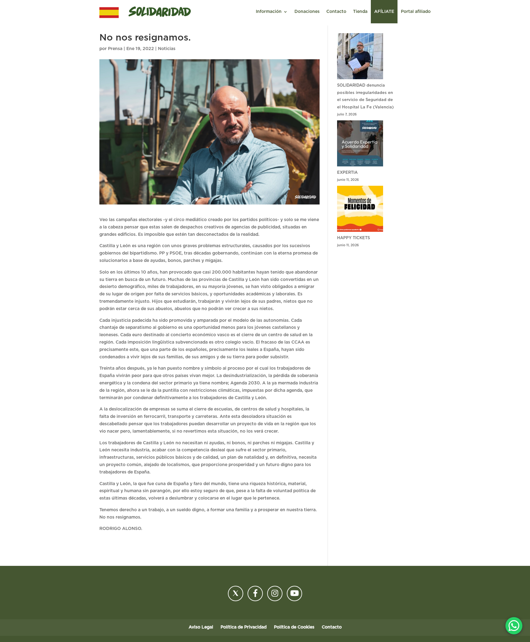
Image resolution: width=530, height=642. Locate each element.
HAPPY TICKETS (353, 238)
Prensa (115, 49)
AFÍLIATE (384, 12)
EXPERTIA (347, 173)
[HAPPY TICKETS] (360, 210)
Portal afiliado (416, 12)
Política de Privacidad (244, 627)
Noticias (166, 49)
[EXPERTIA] (360, 144)
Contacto (336, 12)
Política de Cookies (294, 627)
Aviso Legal (201, 627)
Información (269, 12)
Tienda (360, 12)
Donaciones (307, 12)
